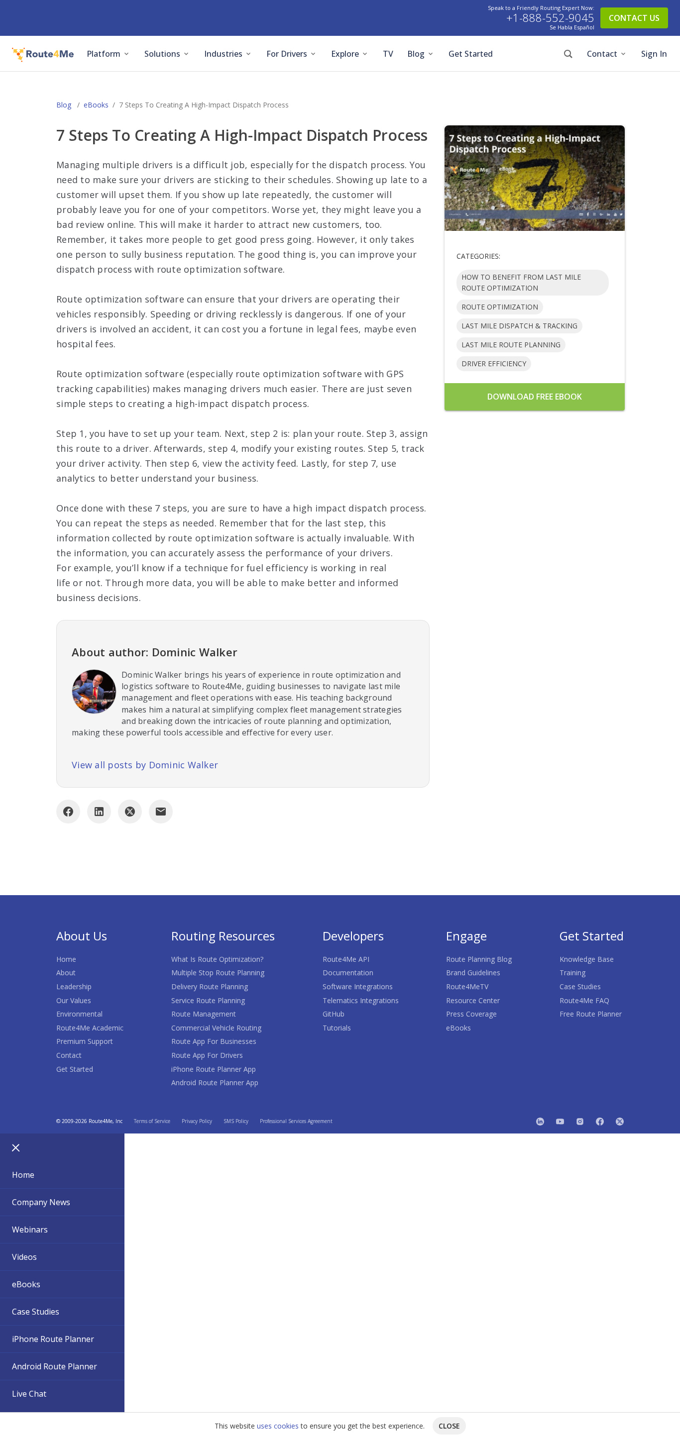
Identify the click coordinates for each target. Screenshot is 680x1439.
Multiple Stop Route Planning (217, 972)
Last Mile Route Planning (511, 344)
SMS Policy (236, 1121)
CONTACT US (634, 17)
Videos (24, 1256)
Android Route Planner (54, 1366)
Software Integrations (358, 986)
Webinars (30, 1229)
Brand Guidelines (473, 972)
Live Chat (29, 1393)
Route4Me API (346, 959)
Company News (41, 1202)
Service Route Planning (208, 1000)
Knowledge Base (587, 959)
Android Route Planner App (214, 1082)
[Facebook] (68, 811)
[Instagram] (580, 1121)
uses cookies (278, 1426)
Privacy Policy (197, 1121)
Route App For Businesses (213, 1041)
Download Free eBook (534, 396)
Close (449, 1426)
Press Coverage (471, 1014)
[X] (130, 811)
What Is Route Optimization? (217, 959)
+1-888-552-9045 (550, 17)
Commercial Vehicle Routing (216, 1027)
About (66, 972)
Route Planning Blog (479, 959)
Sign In (654, 53)
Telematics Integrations (361, 1000)
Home (66, 959)
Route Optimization (499, 306)
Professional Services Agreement (296, 1121)
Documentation (348, 972)
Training (572, 972)
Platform (103, 53)
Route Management (203, 1014)
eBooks (96, 104)
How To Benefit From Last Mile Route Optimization (521, 282)
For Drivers (286, 53)
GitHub (333, 1014)
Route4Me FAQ (584, 1000)
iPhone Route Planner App (213, 1069)
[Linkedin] (540, 1121)
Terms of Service (152, 1121)
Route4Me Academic (89, 1027)
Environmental (79, 1014)
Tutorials (337, 1027)
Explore (345, 53)
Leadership (74, 986)
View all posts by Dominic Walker (145, 765)
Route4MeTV (467, 986)
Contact (602, 53)
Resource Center (473, 1000)
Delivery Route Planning (209, 986)
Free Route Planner (591, 1014)
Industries (223, 53)
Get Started (471, 53)
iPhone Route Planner (53, 1339)
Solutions (162, 53)
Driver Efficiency (493, 363)
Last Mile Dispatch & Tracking (519, 325)
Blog (416, 53)
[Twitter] (620, 1121)
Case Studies (580, 986)
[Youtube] (560, 1121)
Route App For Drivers (207, 1055)
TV (388, 53)
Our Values (73, 1000)
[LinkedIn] (99, 811)
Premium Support (84, 1041)
